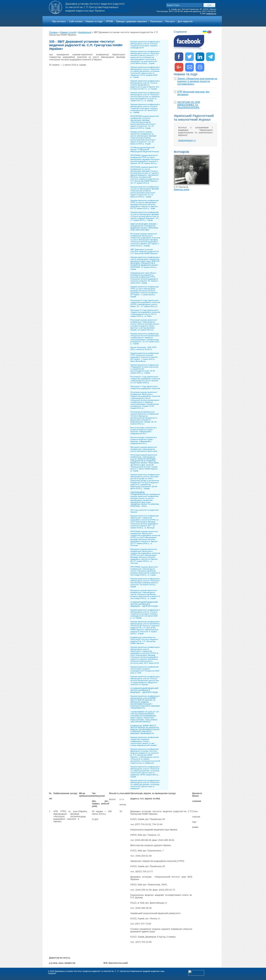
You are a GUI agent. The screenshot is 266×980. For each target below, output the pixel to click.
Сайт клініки (75, 21)
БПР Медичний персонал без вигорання (193, 93)
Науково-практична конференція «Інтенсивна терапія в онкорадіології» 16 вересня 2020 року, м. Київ (144, 670)
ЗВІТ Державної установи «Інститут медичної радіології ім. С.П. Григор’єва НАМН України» (144, 251)
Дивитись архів (181, 189)
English (209, 32)
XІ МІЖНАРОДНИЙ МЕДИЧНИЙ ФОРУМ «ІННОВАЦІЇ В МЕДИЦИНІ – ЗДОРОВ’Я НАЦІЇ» (144, 604)
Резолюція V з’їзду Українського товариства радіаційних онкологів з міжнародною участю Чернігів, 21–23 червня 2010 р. (145, 380)
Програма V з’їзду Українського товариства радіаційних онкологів (145, 387)
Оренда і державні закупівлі (131, 21)
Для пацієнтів (185, 21)
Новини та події (94, 21)
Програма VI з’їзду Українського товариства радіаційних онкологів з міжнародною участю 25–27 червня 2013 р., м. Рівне (145, 313)
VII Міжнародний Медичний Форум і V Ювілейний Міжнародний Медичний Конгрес (144, 149)
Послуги (169, 21)
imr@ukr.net (211, 13)
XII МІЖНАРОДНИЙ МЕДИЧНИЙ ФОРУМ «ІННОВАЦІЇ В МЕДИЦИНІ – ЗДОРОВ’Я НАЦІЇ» (144, 690)
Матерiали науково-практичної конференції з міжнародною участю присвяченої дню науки (143, 449)
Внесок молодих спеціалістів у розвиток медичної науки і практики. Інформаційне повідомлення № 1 (143, 431)
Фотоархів (181, 152)
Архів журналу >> (187, 140)
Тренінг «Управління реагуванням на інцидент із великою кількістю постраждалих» (197, 81)
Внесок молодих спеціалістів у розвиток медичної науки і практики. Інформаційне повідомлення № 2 (143, 440)
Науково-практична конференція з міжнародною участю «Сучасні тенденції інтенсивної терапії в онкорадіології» (145, 45)
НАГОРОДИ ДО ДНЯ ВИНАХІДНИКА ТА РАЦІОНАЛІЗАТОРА (188, 105)
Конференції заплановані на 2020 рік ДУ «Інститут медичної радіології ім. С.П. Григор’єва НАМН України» (144, 640)
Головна (53, 32)
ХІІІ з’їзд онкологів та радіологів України (144, 511)
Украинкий (205, 32)
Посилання (156, 21)
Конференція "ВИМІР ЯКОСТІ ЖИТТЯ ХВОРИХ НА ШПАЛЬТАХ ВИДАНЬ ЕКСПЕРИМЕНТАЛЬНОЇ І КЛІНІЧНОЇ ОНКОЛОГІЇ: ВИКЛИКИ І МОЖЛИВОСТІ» (144, 729)
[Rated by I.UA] (196, 975)
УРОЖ (109, 21)
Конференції (84, 32)
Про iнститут (59, 21)
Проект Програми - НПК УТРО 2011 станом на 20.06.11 (143, 348)
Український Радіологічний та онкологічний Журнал (194, 117)
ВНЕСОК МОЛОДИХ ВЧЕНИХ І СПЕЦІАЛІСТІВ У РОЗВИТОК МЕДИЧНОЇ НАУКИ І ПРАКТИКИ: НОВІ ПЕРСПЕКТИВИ (144, 227)
